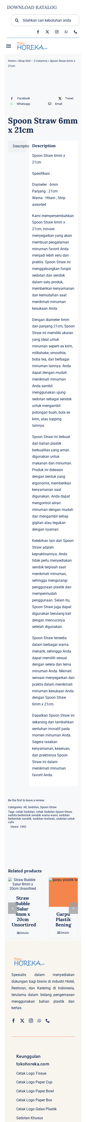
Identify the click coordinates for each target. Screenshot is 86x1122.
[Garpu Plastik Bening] (63, 892)
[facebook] (38, 31)
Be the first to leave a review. (26, 800)
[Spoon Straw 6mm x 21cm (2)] (43, 83)
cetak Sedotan (25, 811)
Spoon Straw (48, 807)
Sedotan (33, 807)
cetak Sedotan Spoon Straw (54, 811)
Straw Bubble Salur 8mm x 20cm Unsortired (24, 911)
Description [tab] (19, 146)
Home (12, 61)
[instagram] (56, 31)
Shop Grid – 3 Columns (32, 61)
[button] (12, 908)
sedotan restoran (44, 818)
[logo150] (31, 41)
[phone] (75, 31)
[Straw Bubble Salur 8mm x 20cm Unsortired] (22, 884)
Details (24, 933)
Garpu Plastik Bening (63, 919)
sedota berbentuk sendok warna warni (33, 815)
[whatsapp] (66, 31)
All (25, 807)
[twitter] (47, 31)
